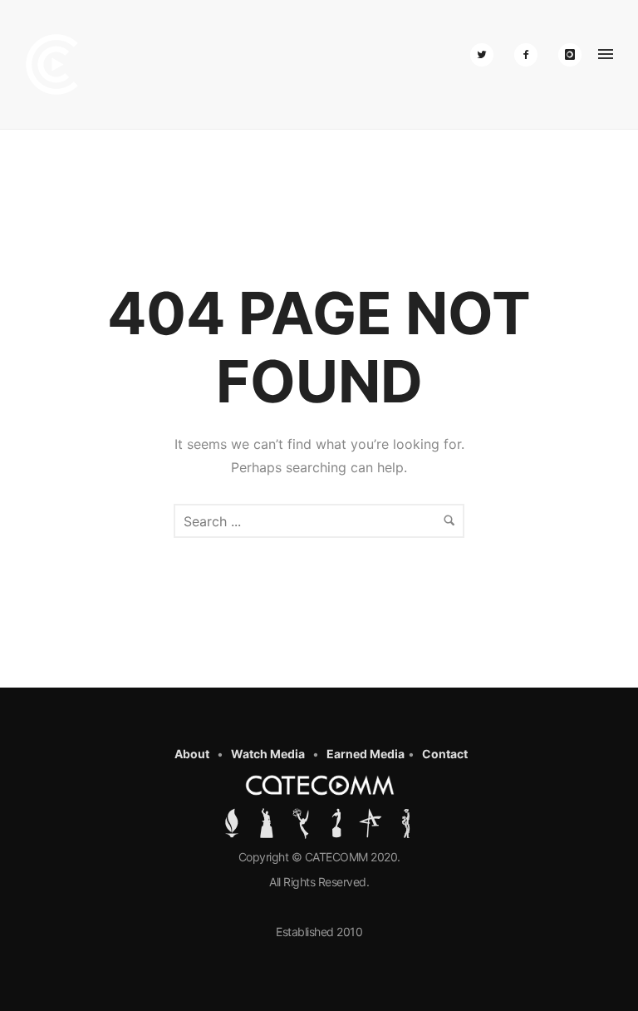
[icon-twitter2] (486, 55)
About (191, 754)
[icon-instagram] (570, 55)
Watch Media (268, 754)
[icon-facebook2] (530, 55)
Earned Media (365, 754)
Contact (445, 754)
